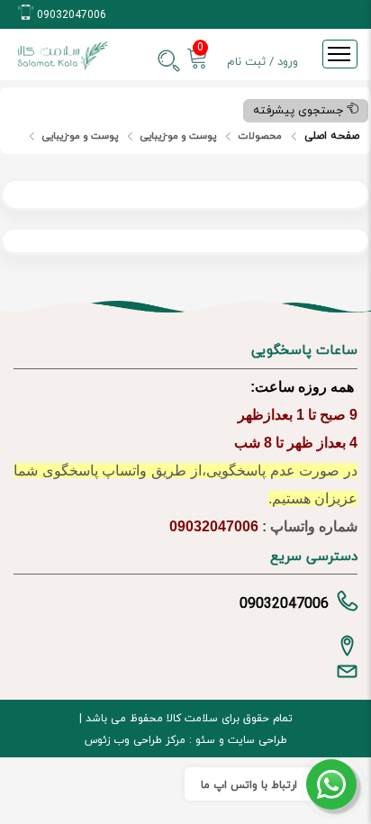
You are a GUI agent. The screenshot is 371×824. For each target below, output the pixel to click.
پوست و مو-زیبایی (178, 136)
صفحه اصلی (331, 136)
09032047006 (71, 15)
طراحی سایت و (251, 740)
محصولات (260, 136)
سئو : (200, 740)
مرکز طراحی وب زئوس (135, 740)
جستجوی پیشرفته (300, 111)
